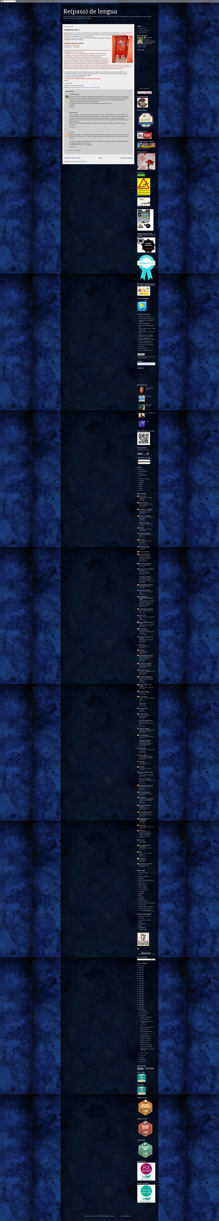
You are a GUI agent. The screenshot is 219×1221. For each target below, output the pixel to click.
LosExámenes (142, 923)
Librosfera (141, 761)
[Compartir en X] (68, 83)
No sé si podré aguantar (149, 388)
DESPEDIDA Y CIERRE (144, 586)
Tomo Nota (142, 830)
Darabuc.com (142, 615)
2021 (140, 976)
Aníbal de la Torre (143, 872)
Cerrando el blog (143, 651)
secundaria (93, 87)
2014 (140, 991)
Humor (140, 486)
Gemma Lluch (143, 703)
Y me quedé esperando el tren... (147, 910)
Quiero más (143, 1025)
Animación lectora (143, 471)
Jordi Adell (141, 897)
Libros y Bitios (143, 755)
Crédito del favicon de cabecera (74, 1209)
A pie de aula (142, 496)
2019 (140, 980)
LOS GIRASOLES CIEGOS (145, 529)
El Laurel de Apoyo (144, 670)
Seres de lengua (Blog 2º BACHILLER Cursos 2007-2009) (146, 339)
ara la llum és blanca (144, 763)
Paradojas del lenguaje (145, 1017)
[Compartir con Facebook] (70, 83)
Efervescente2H (143, 886)
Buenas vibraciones (143, 876)
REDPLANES (142, 704)
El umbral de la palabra (145, 676)
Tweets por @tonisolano (143, 449)
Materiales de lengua (144, 916)
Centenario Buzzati (144, 1035)
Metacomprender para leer (146, 785)
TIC (139, 477)
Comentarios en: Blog (145, 577)
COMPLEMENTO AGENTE (146, 585)
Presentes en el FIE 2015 (145, 692)
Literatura (141, 482)
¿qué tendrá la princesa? (145, 863)
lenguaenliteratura (144, 735)
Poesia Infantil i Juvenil (145, 812)
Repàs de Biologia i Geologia (146, 906)
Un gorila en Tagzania (145, 1038)
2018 (140, 983)
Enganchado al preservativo (147, 1027)
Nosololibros (142, 797)
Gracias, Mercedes (150, 413)
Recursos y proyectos (144, 30)
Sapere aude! (142, 825)
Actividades (141, 480)
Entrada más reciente (72, 158)
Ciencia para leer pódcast (145, 768)
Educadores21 (142, 884)
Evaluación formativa (144, 646)
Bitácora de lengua (144, 551)
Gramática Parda (143, 708)
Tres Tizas (141, 840)
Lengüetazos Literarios (145, 740)
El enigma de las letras (145, 663)
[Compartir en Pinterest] (71, 83)
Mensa (140, 925)
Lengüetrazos (142, 748)
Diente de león (143, 628)
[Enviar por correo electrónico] (65, 83)
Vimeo (153, 954)
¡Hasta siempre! (142, 841)
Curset (147, 421)
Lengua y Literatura (144, 728)
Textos (140, 490)
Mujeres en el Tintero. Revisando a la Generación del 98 (146, 723)
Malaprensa (141, 899)
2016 (140, 987)
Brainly (140, 922)
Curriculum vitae (143, 32)
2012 (140, 996)
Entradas (141, 460)
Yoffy (140, 851)
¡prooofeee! (142, 858)
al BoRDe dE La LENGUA (145, 509)
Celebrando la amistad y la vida (146, 826)
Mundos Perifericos (143, 901)
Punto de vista (142, 904)
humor (82, 87)
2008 (140, 1004)
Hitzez (140, 895)
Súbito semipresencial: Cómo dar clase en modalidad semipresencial (146, 658)
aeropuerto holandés (70, 75)
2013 (140, 993)
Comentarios (142, 463)
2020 (140, 978)
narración (87, 87)
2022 (140, 974)
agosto (142, 1055)
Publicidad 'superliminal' (146, 1044)
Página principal (143, 28)
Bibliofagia (142, 539)
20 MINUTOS (68, 47)
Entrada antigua (127, 158)
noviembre (143, 1013)
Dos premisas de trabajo (146, 1046)
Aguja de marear (143, 502)
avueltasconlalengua (144, 533)
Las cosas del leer (144, 1019)
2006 (140, 1009)
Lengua (140, 484)
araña (78, 87)
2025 (140, 967)
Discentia (141, 878)
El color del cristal (143, 889)
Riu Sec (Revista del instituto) (146, 344)
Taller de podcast (143, 348)
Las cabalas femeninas (146, 1031)
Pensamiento (142, 821)
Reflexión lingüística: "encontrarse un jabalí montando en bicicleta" (146, 632)
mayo (142, 1061)
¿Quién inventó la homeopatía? (146, 625)
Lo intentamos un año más (145, 848)
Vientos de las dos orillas (145, 908)
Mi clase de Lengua (144, 792)
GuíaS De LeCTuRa (143, 865)
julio (141, 1057)
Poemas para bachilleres (149, 405)
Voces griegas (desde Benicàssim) (144, 846)
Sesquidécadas (142, 475)
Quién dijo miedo (144, 1029)
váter (98, 87)
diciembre (143, 1011)
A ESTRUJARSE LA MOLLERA (146, 687)
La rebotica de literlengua (146, 720)
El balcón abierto (143, 887)
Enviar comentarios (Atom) (79, 161)
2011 (140, 998)
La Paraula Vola (143, 713)
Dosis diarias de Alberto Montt (146, 880)
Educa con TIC (142, 882)
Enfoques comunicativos (145, 316)
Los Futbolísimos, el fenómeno (146, 775)
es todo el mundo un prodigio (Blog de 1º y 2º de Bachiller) (146, 335)
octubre (142, 1015)
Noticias (141, 488)
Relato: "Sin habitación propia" (146, 736)
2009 (140, 1002)
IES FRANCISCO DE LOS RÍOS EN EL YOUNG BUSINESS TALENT (146, 800)
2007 (140, 1007)
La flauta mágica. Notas (144, 565)
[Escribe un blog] (66, 83)
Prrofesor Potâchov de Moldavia (147, 903)
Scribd (144, 454)
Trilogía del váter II (71, 30)
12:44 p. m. (72, 127)
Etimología (141, 918)
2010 (140, 1000)
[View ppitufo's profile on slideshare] (147, 454)
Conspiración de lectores (145, 609)
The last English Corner (144, 547)
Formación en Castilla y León (146, 524)
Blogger (132, 1216)
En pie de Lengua (143, 691)
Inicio (100, 158)
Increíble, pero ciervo (145, 1040)
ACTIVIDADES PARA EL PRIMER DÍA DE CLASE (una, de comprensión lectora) (146, 743)
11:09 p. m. (72, 147)
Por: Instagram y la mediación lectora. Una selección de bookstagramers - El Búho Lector (146, 580)
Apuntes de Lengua (144, 522)
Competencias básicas (144, 478)
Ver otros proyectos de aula (145, 350)
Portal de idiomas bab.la (145, 920)
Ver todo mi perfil (141, 46)
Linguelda (141, 767)
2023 (140, 972)
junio (141, 1059)
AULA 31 (141, 528)
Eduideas (141, 650)
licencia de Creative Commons (146, 357)
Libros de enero (142, 860)
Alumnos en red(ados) (145, 516)
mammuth (117, 1216)
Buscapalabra (142, 927)
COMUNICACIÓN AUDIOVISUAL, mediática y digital (146, 598)
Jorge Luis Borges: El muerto (146, 793)
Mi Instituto (141, 346)
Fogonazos (141, 893)
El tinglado (141, 891)
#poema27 (141, 469)
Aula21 (140, 874)
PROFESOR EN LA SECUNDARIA (144, 819)
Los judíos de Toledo (144, 808)
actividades (73, 87)
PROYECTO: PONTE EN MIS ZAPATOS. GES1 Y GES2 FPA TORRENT (146, 679)
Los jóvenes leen (144, 1033)
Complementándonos (144, 590)
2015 (140, 989)
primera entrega (76, 33)
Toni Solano (72, 94)
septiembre (143, 1053)
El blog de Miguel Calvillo (146, 655)
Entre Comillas (143, 696)
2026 (140, 965)
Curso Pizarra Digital (144, 323)
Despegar (141, 710)
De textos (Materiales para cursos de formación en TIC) (146, 342)
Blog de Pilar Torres (144, 554)
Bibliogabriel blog (144, 546)
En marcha (148, 396)
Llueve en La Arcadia (144, 778)
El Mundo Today (143, 929)
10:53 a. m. (72, 107)
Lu (70, 132)
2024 (140, 970)
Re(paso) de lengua (90, 11)
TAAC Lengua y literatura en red (146, 318)
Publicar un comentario (74, 150)
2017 (140, 985)
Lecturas (141, 473)
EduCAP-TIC (142, 645)
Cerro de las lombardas (145, 563)
